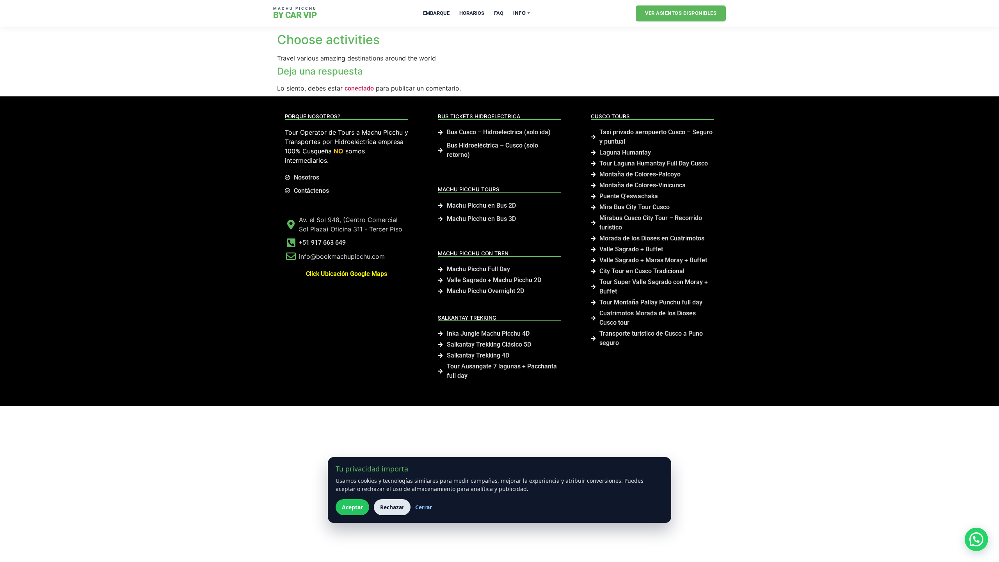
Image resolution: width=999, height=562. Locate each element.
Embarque (436, 13)
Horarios (471, 13)
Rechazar (392, 507)
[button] (976, 539)
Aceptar (352, 507)
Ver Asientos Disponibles (680, 13)
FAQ (498, 13)
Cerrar (423, 507)
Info (521, 13)
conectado (359, 88)
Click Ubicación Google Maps (346, 273)
